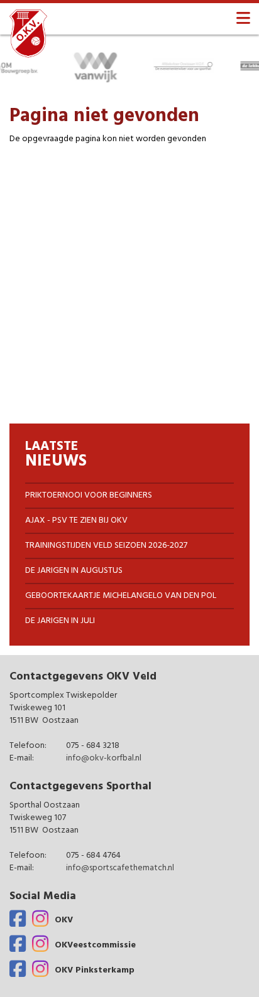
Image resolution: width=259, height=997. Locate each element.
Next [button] (252, 66)
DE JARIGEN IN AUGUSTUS (74, 570)
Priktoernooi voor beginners (88, 495)
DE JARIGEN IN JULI (60, 621)
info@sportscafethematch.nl (120, 868)
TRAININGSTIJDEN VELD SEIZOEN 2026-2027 (106, 545)
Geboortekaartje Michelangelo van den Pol (120, 596)
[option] (90, 66)
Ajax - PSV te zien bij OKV (76, 520)
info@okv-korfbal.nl (103, 758)
